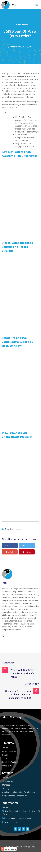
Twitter (28, 546)
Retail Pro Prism (9, 751)
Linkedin (11, 552)
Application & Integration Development (18, 792)
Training (5, 788)
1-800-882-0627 (12, 822)
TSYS (4, 758)
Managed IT (7, 785)
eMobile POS (7, 766)
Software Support (10, 781)
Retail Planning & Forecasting (14, 796)
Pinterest (28, 552)
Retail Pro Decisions (10, 762)
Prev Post (9, 662)
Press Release (22, 24)
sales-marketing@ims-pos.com (19, 818)
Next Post (31, 683)
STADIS (5, 755)
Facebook (10, 546)
